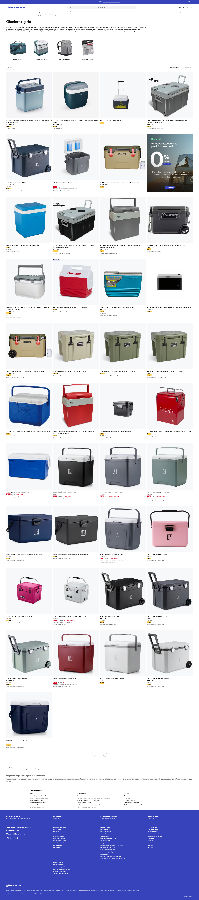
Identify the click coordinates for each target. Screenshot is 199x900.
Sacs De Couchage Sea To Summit (86, 807)
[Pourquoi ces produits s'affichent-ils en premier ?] (171, 68)
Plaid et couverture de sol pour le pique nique (89, 804)
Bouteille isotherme (129, 800)
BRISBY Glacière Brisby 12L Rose (157, 554)
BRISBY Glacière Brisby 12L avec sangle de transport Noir (71, 554)
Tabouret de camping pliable (37, 807)
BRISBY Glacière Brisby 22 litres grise (64, 183)
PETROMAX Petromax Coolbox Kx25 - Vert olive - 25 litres (164, 371)
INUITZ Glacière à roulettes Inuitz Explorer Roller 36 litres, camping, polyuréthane (121, 183)
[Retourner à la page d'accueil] (16, 7)
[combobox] (187, 68)
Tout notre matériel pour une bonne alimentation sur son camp (94, 798)
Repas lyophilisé (128, 798)
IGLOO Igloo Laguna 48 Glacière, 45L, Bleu (19, 492)
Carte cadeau (188, 12)
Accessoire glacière (87, 59)
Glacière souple (17, 59)
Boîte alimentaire (81, 793)
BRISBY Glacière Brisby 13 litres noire (64, 492)
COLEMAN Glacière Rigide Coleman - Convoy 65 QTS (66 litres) (166, 245)
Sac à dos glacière (64, 59)
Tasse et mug (80, 795)
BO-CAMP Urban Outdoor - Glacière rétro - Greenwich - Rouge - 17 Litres (169, 431)
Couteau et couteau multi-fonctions (134, 804)
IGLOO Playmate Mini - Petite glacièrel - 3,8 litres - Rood (70, 307)
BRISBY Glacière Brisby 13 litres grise (111, 492)
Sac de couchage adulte (36, 800)
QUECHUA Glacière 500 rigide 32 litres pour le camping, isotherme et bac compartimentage (29, 121)
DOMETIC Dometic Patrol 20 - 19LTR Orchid (19, 616)
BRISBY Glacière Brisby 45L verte (16, 678)
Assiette (126, 793)
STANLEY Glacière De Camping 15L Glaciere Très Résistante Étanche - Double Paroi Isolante (28, 308)
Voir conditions (170, 187)
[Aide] (183, 7)
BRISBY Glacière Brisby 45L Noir (109, 616)
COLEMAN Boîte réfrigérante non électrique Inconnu (116, 431)
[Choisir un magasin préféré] (180, 7)
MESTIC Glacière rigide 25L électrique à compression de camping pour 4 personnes (169, 308)
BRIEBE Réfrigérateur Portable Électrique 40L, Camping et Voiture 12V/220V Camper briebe (167, 121)
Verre (31, 793)
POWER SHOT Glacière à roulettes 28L (112, 120)
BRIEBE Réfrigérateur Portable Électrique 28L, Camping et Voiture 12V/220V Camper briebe (120, 246)
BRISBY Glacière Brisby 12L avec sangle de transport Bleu (24, 554)
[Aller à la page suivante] (105, 755)
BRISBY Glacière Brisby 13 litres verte (158, 492)
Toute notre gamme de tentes (38, 802)
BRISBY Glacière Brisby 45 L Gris (157, 616)
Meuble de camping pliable (131, 802)
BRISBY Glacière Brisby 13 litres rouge (64, 678)
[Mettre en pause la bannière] (189, 2)
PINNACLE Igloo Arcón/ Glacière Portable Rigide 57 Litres (117, 307)
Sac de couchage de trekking (85, 802)
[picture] (29, 95)
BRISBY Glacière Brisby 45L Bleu (16, 183)
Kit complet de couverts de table (39, 798)
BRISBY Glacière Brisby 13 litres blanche (112, 678)
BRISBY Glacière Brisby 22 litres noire (111, 554)
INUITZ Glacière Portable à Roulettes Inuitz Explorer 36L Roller (25, 371)
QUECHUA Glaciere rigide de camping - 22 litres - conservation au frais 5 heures (75, 121)
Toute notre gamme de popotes (38, 795)
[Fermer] (191, 2)
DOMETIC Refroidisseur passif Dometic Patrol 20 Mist (69, 616)
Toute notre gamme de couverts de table (88, 800)
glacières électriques (130, 31)
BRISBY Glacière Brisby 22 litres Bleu (17, 741)
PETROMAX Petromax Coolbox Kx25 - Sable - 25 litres (70, 371)
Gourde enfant (34, 804)
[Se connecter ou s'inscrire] (187, 7)
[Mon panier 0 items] (191, 7)
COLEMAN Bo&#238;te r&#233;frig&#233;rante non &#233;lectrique (28, 431)
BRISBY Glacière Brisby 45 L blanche (158, 678)
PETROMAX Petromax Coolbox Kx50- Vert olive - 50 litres (117, 371)
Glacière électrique (41, 59)
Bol (125, 795)
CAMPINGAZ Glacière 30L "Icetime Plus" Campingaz (22, 245)
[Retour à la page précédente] (94, 755)
